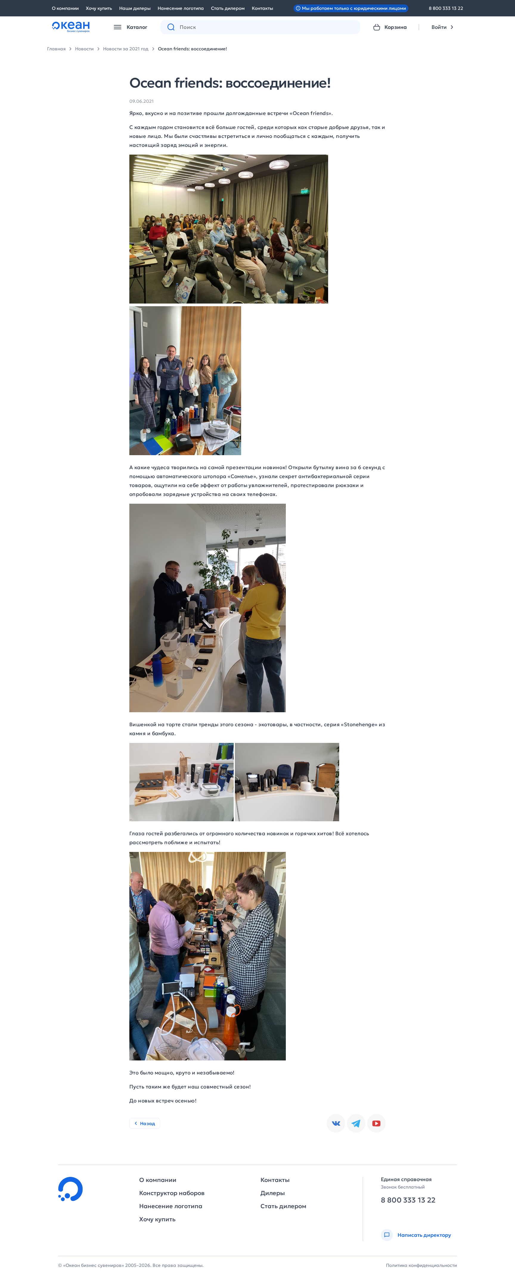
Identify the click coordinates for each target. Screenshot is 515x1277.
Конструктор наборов (171, 1193)
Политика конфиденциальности (421, 1265)
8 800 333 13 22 (446, 8)
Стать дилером (228, 8)
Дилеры (272, 1193)
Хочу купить (99, 8)
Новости (84, 49)
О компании (65, 8)
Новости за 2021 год (125, 49)
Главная (56, 49)
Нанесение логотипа (181, 8)
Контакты (262, 8)
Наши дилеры (135, 8)
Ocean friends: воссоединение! (192, 49)
